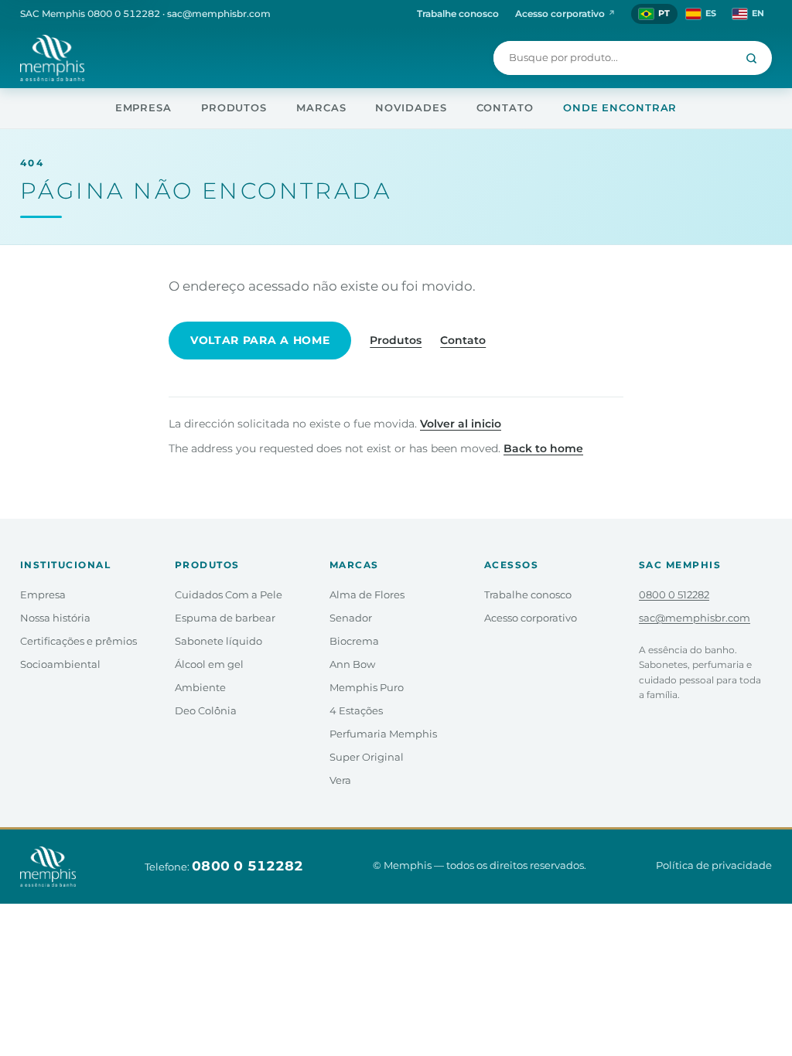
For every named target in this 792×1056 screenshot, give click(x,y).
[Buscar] (751, 58)
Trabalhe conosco (458, 14)
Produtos (234, 108)
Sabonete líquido (218, 641)
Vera (340, 780)
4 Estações (356, 711)
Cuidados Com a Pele (228, 595)
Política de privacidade (714, 865)
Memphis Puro (366, 687)
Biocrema (354, 641)
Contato (505, 108)
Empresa (143, 108)
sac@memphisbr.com (219, 14)
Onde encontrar (620, 108)
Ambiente (200, 687)
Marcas (321, 108)
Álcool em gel (209, 664)
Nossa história (55, 618)
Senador (350, 618)
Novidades (410, 108)
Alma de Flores (367, 595)
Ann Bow (352, 664)
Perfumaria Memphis (383, 734)
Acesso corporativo (565, 14)
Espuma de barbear (225, 618)
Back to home (543, 448)
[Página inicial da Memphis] (52, 58)
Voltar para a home (259, 340)
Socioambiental (60, 664)
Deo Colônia (206, 711)
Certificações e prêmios (78, 641)
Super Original (366, 757)
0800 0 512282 (123, 14)
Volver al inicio (460, 423)
